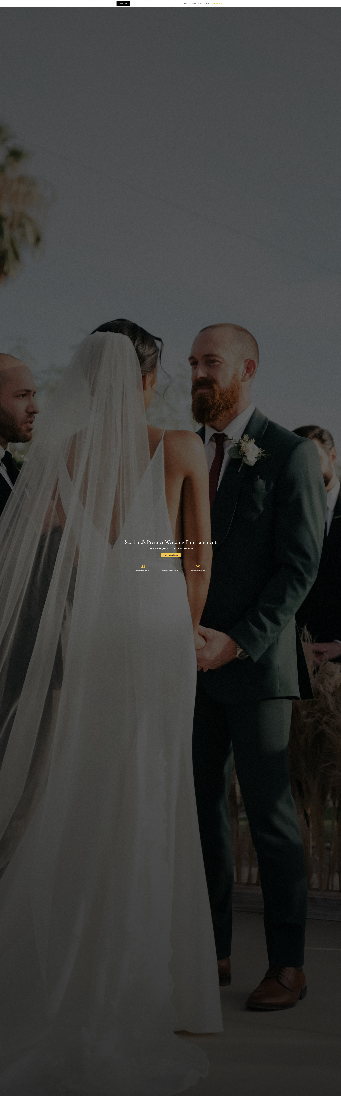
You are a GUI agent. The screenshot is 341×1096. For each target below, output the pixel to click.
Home (185, 3)
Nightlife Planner (217, 3)
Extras (200, 3)
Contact (207, 3)
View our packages (170, 555)
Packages (193, 3)
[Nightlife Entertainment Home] (123, 3)
